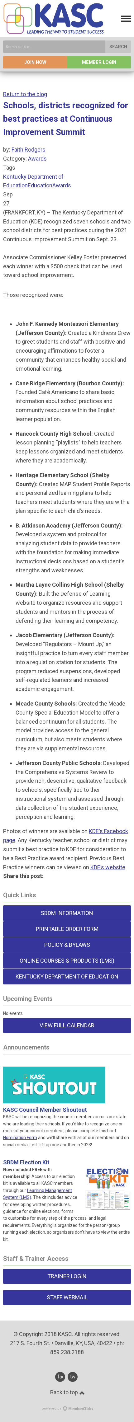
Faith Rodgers (28, 149)
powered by (52, 1408)
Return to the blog (25, 94)
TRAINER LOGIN (67, 1276)
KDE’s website (107, 867)
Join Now (35, 62)
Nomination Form (20, 1137)
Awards (37, 158)
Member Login (99, 62)
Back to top (64, 1392)
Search (118, 46)
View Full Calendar (67, 1025)
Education (40, 185)
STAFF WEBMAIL (67, 1297)
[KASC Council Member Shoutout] (54, 1095)
